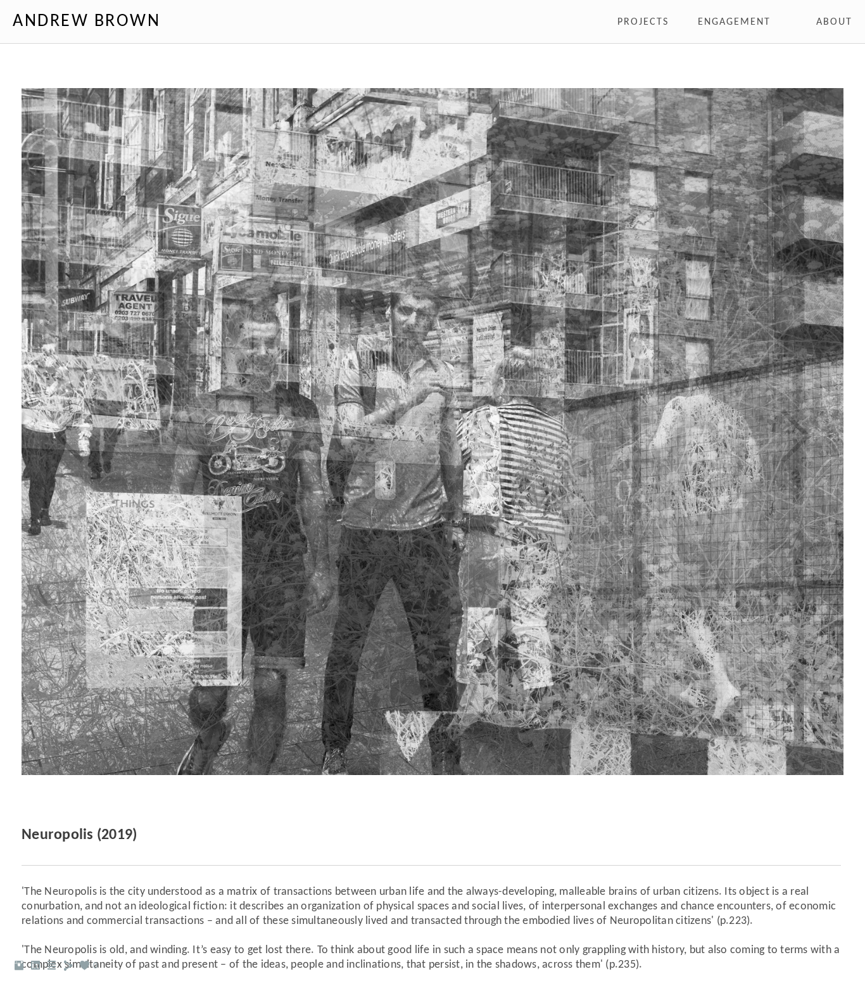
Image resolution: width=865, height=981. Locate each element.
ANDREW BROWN (86, 21)
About (834, 22)
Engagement (734, 22)
